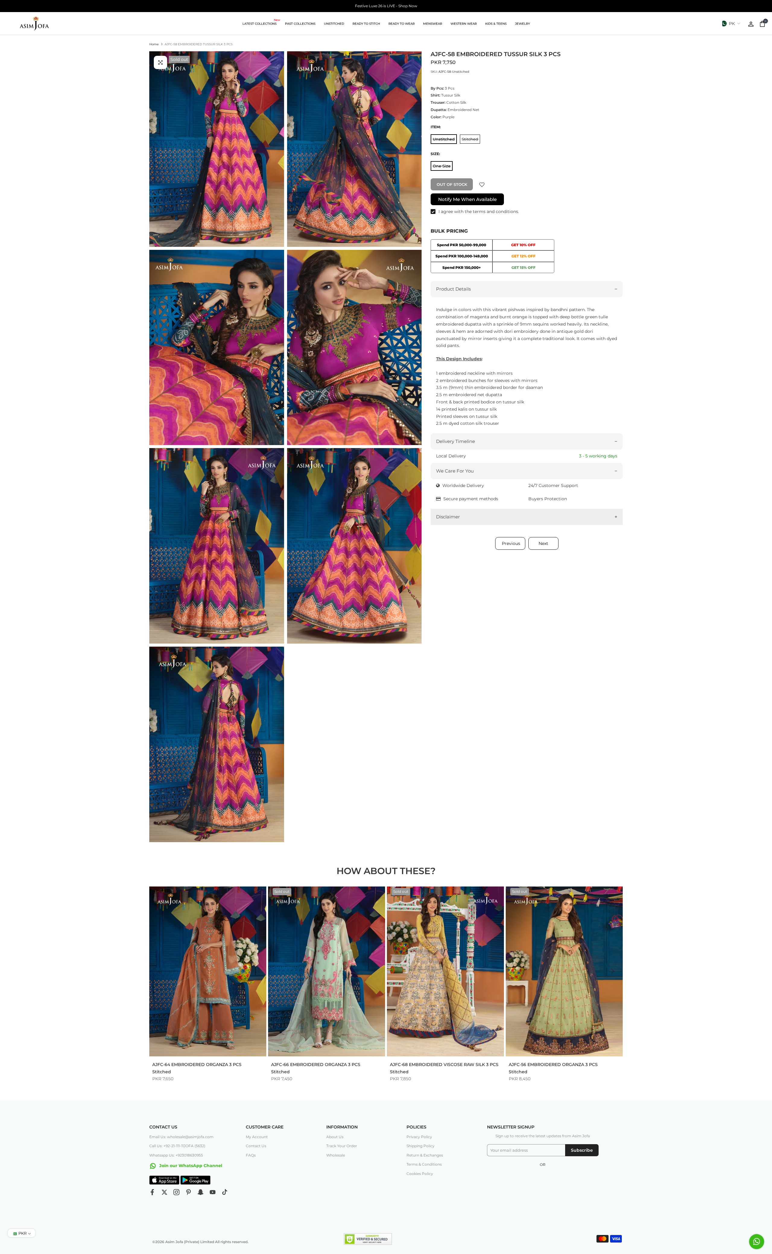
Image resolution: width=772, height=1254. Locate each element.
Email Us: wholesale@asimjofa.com (181, 1137)
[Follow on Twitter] (164, 1192)
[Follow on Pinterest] (188, 1192)
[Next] (612, 971)
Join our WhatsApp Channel (190, 1165)
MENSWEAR (432, 24)
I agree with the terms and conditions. (478, 212)
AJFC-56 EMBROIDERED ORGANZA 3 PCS (553, 1064)
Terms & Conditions (424, 1164)
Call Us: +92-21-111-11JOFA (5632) (177, 1146)
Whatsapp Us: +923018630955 (176, 1155)
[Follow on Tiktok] (225, 1192)
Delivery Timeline (455, 441)
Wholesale (335, 1155)
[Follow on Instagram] (176, 1192)
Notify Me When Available (467, 199)
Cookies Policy (420, 1173)
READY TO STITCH (366, 24)
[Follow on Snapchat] (201, 1192)
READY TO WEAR (401, 24)
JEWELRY (522, 24)
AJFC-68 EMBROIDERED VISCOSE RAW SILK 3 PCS (444, 1064)
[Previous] (160, 971)
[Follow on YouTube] (213, 1192)
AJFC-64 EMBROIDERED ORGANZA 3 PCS (197, 1064)
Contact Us (256, 1146)
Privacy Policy (419, 1137)
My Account (257, 1137)
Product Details (453, 289)
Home (154, 44)
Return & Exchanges (425, 1155)
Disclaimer (448, 517)
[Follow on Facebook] (152, 1192)
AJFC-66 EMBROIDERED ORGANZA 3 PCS (315, 1064)
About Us (334, 1137)
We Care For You (455, 471)
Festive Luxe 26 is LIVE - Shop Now (386, 6)
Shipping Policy (421, 1146)
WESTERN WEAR (464, 24)
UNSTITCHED (334, 24)
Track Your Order (341, 1146)
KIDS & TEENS (496, 24)
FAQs (251, 1155)
